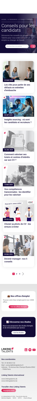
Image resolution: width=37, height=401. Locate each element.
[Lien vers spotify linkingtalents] (29, 349)
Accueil (3, 19)
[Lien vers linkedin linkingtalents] (26, 349)
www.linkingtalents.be (9, 381)
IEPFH (20, 398)
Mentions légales (6, 398)
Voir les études (18, 333)
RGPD (14, 398)
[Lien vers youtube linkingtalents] (34, 350)
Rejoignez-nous (8, 390)
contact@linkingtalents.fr (14, 365)
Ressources (13, 19)
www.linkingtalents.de (9, 379)
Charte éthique (28, 398)
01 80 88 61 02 (10, 363)
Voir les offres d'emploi (19, 307)
